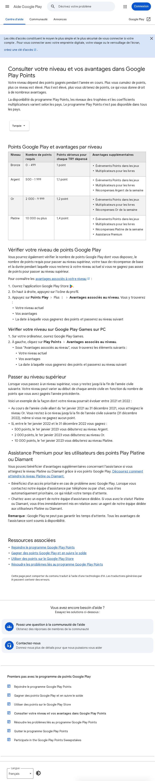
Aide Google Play (28, 6)
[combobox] (87, 6)
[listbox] (19, 126)
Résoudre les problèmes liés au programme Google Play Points (57, 565)
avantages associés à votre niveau (61, 279)
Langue (15, 768)
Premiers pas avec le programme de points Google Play (49, 677)
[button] (7, 6)
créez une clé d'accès (18, 50)
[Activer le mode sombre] (38, 773)
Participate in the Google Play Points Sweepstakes (47, 740)
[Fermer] (151, 39)
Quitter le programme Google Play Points (41, 731)
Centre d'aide (14, 19)
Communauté (38, 19)
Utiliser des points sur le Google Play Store (42, 559)
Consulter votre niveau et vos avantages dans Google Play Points (60, 713)
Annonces (60, 19)
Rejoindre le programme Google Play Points (43, 548)
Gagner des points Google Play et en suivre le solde (49, 553)
